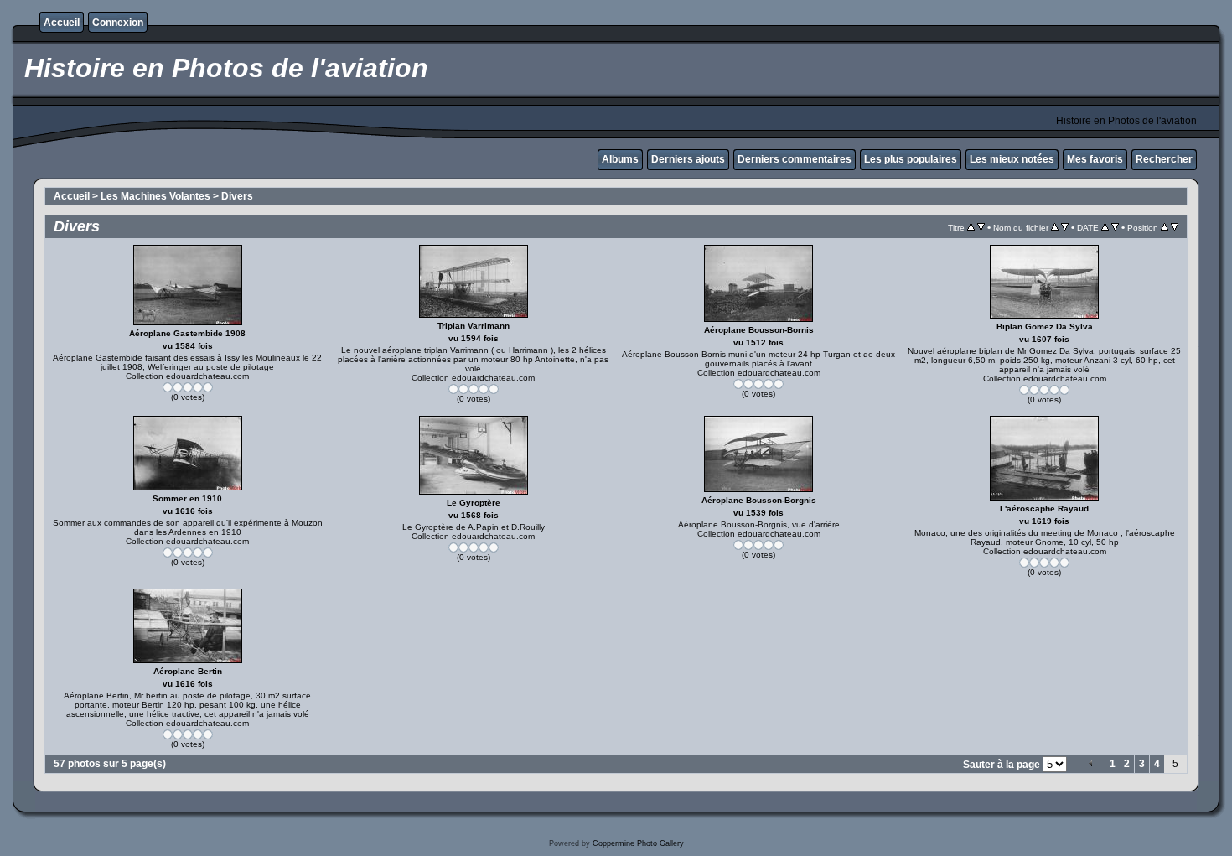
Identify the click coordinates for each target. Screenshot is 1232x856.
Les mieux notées (1012, 159)
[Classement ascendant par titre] (971, 227)
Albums (620, 159)
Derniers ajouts (688, 159)
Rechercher (1164, 159)
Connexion (117, 23)
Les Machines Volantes (155, 196)
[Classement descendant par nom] (1065, 227)
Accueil (62, 23)
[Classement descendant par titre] (981, 227)
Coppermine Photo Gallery (638, 843)
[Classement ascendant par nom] (1055, 227)
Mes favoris (1095, 159)
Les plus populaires (910, 159)
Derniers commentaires (795, 159)
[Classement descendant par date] (1115, 227)
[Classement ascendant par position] (1164, 227)
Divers (237, 196)
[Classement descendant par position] (1174, 227)
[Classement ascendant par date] (1105, 227)
